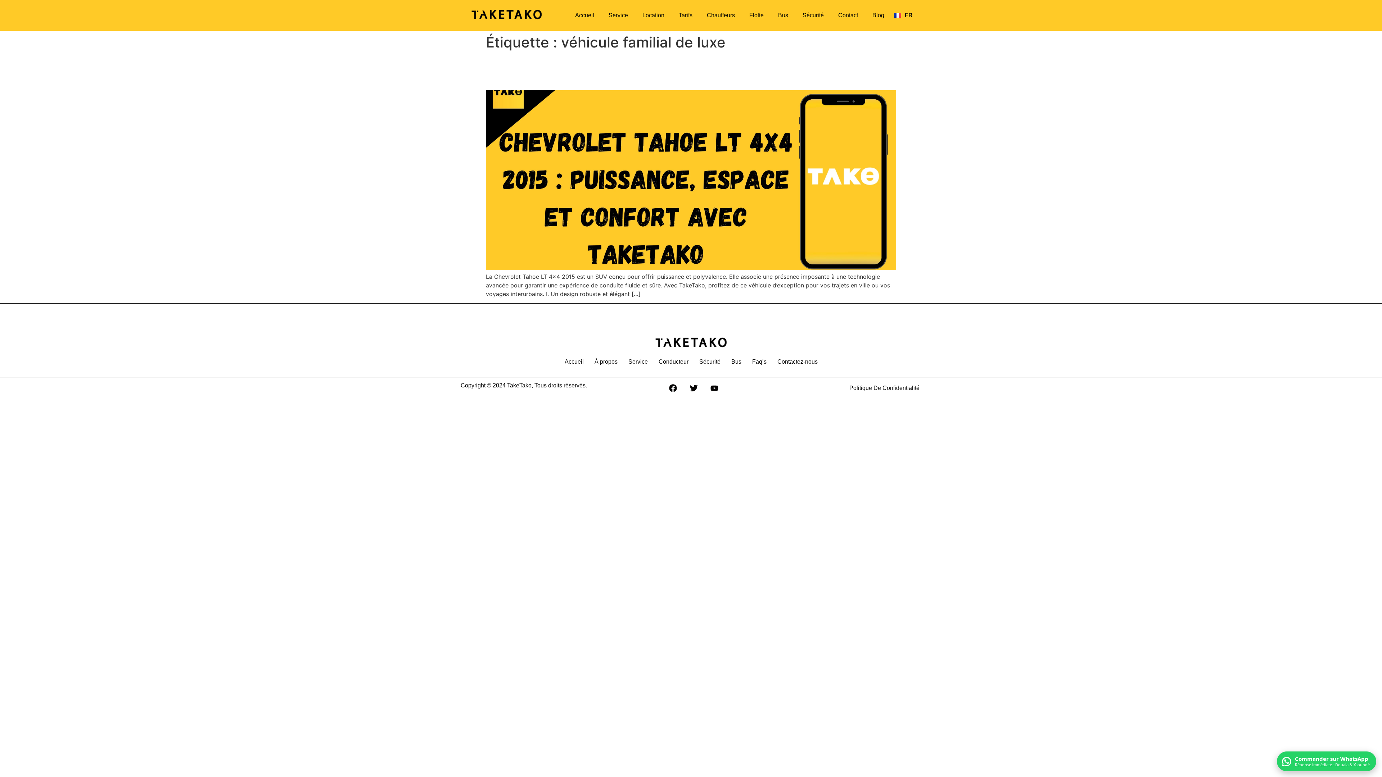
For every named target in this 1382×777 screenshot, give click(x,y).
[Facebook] (673, 388)
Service (618, 15)
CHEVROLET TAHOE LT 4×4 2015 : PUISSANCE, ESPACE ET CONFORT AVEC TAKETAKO (678, 70)
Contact (848, 15)
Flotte (756, 15)
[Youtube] (714, 388)
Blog (878, 15)
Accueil (584, 15)
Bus (783, 15)
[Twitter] (694, 388)
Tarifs (685, 15)
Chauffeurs (721, 15)
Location (653, 15)
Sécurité (813, 15)
